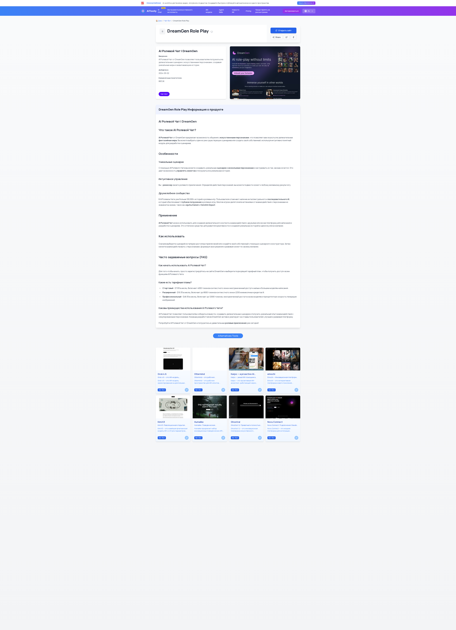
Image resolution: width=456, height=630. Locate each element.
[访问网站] (187, 390)
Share (278, 37)
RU (309, 11)
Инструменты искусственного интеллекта (179, 11)
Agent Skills (221, 11)
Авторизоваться (292, 11)
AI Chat (161, 10)
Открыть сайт (285, 30)
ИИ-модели (209, 11)
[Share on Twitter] (287, 37)
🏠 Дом (159, 21)
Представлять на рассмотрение (262, 11)
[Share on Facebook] (293, 37)
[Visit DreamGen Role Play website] (265, 72)
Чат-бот (167, 21)
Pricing (248, 11)
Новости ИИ (235, 11)
